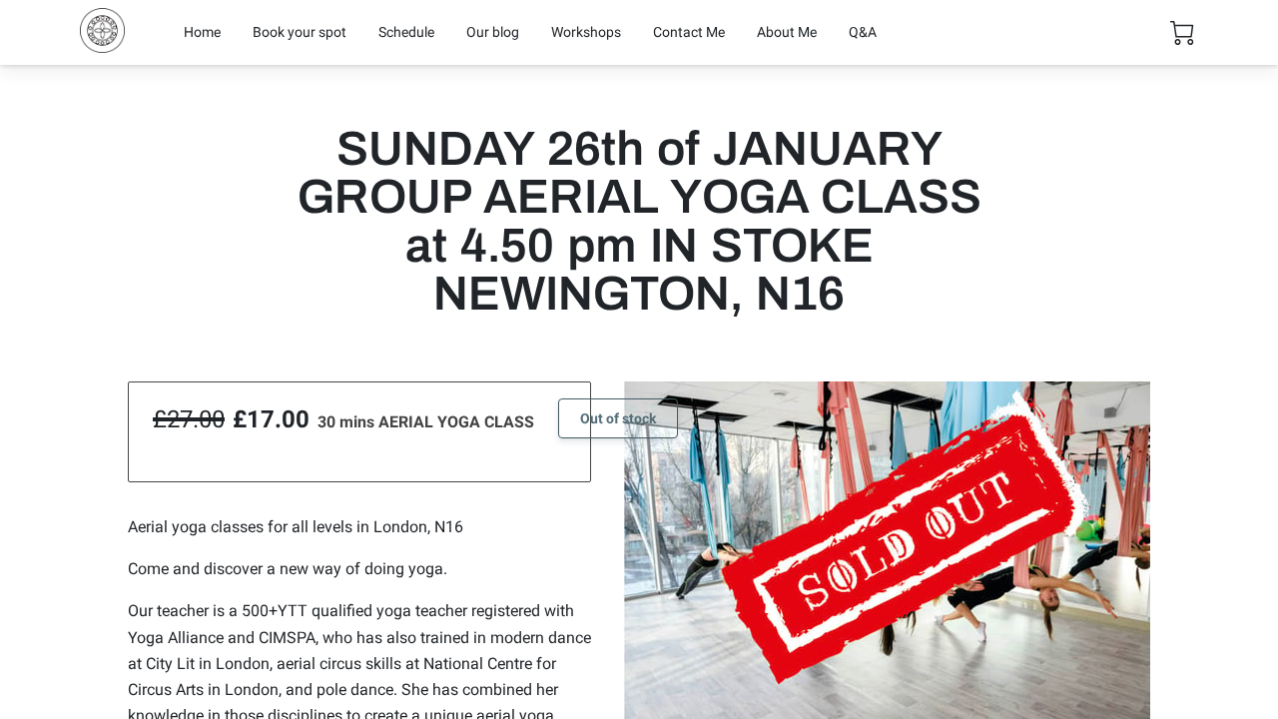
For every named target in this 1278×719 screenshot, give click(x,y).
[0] (1182, 33)
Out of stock (618, 418)
